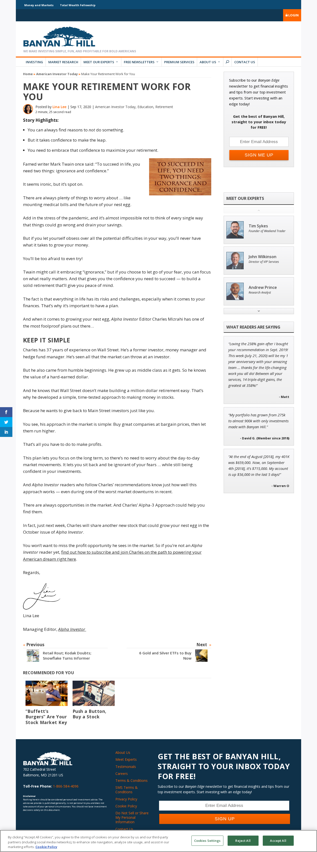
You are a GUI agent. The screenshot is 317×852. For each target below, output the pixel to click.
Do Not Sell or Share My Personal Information (132, 817)
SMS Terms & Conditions (126, 789)
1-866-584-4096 (66, 786)
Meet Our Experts (98, 62)
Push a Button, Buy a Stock (89, 714)
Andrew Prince (263, 287)
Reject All (242, 840)
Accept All (278, 840)
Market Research (63, 62)
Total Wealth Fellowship (77, 5)
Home (28, 74)
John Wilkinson (262, 256)
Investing (34, 62)
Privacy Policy (126, 799)
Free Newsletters (139, 62)
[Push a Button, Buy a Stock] (94, 693)
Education (145, 106)
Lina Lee (59, 106)
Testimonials (125, 766)
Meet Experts (126, 759)
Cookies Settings (207, 840)
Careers (121, 773)
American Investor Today (57, 74)
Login (293, 15)
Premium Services (179, 62)
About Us (208, 62)
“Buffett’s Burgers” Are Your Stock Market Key (46, 717)
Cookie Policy (126, 806)
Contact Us (244, 62)
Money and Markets (38, 5)
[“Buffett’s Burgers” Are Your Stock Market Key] (47, 693)
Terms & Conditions (131, 780)
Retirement (164, 106)
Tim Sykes (258, 226)
